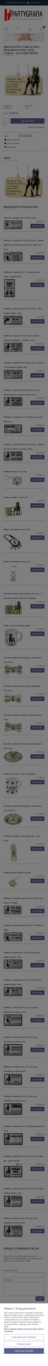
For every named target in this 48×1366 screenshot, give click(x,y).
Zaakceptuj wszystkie (24, 1351)
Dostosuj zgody (24, 1344)
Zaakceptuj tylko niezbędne (24, 1337)
